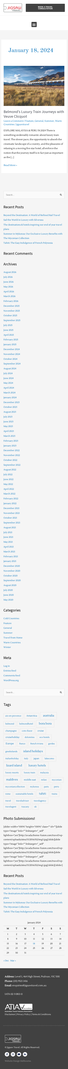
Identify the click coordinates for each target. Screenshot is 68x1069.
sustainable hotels (24, 794)
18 (34, 943)
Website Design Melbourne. (18, 1061)
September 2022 (11, 465)
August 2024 (9, 368)
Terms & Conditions (41, 1014)
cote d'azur (27, 731)
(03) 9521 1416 (20, 981)
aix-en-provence (13, 716)
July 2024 (8, 373)
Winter (7, 647)
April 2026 (8, 291)
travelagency (40, 801)
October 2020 (10, 575)
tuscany (25, 807)
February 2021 (10, 556)
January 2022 (9, 503)
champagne (11, 731)
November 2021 (11, 513)
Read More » (10, 165)
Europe (10, 743)
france (22, 743)
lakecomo (49, 758)
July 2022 (7, 474)
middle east (30, 779)
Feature (29, 121)
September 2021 (11, 522)
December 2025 (11, 306)
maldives (12, 779)
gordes (51, 743)
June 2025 (8, 330)
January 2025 (9, 344)
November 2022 (11, 455)
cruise (40, 730)
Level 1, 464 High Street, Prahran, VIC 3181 (37, 976)
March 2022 (9, 493)
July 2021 (7, 532)
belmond (9, 724)
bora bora (45, 723)
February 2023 (10, 441)
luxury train (29, 772)
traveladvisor (22, 801)
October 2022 (10, 460)
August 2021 (9, 527)
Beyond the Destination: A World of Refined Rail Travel (31, 215)
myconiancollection (15, 786)
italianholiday (12, 758)
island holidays (33, 751)
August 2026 (9, 272)
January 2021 (9, 561)
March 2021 (9, 551)
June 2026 (8, 282)
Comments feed (11, 675)
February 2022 (10, 498)
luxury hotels (37, 765)
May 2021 (8, 542)
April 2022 (8, 489)
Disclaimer (10, 1014)
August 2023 (9, 412)
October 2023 (10, 407)
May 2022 (8, 484)
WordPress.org (11, 680)
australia (48, 715)
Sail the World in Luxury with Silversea (23, 220)
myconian (57, 780)
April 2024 (8, 387)
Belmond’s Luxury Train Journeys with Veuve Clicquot (34, 114)
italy (26, 758)
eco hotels (44, 737)
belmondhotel (26, 724)
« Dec (6, 960)
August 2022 (9, 469)
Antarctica (31, 715)
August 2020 (9, 585)
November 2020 (11, 571)
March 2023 (9, 436)
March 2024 (9, 392)
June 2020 (8, 595)
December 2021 (11, 508)
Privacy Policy (23, 1014)
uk (35, 807)
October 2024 (10, 359)
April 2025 (8, 335)
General (39, 121)
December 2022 (11, 450)
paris (46, 786)
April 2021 (8, 546)
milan (44, 780)
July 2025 (7, 325)
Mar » (13, 960)
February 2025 (10, 339)
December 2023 (11, 402)
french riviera (36, 743)
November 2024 (11, 354)
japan (36, 758)
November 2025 (11, 310)
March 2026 (9, 296)
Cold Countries (11, 618)
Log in (6, 666)
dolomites (29, 737)
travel (8, 801)
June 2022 (8, 479)
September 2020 (12, 580)
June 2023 (8, 421)
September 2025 (11, 320)
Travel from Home (12, 637)
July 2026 (8, 277)
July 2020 (8, 590)
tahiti (42, 793)
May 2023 (8, 426)
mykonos (34, 786)
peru (56, 786)
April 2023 (8, 431)
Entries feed (9, 670)
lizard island (14, 765)
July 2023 (7, 416)
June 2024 (8, 378)
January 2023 (9, 445)
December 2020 (11, 566)
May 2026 (8, 286)
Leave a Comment (13, 121)
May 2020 (8, 599)
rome (7, 794)
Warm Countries (12, 642)
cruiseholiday (12, 737)
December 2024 (11, 349)
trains (54, 794)
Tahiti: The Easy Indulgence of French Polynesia (28, 243)
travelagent (10, 807)
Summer (49, 121)
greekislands (11, 751)
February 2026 (10, 301)
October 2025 (10, 315)
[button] (34, 24)
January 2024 (10, 397)
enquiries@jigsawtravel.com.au (29, 985)
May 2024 (8, 383)
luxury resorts (12, 772)
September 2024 (12, 363)
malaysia (44, 772)
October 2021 (10, 518)
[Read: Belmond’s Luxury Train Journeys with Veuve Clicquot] (34, 85)
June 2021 (8, 537)
